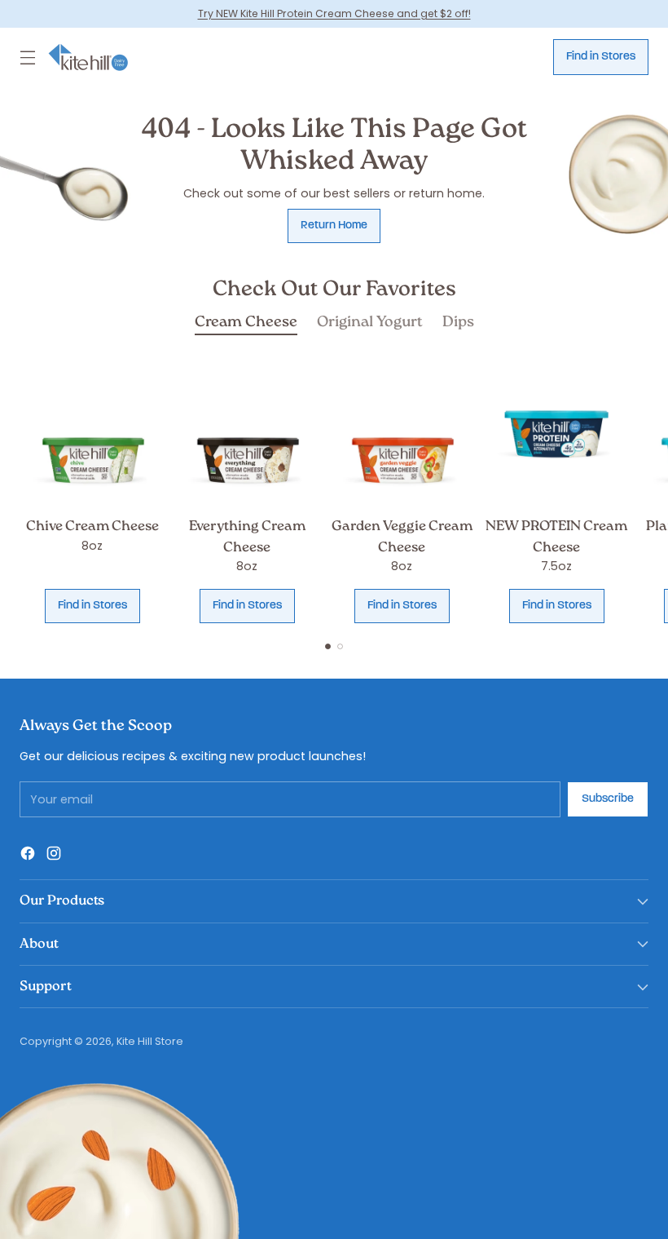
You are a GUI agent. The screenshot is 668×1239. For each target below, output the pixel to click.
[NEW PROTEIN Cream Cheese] (556, 434)
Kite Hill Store (149, 1041)
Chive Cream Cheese (92, 526)
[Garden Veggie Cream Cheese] (401, 434)
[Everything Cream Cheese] (246, 434)
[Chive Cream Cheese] (92, 434)
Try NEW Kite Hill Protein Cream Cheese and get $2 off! (334, 13)
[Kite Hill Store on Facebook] (27, 855)
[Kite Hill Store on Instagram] (54, 855)
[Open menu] (27, 57)
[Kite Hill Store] (89, 57)
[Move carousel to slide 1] (328, 646)
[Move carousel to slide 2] (340, 646)
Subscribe (608, 799)
